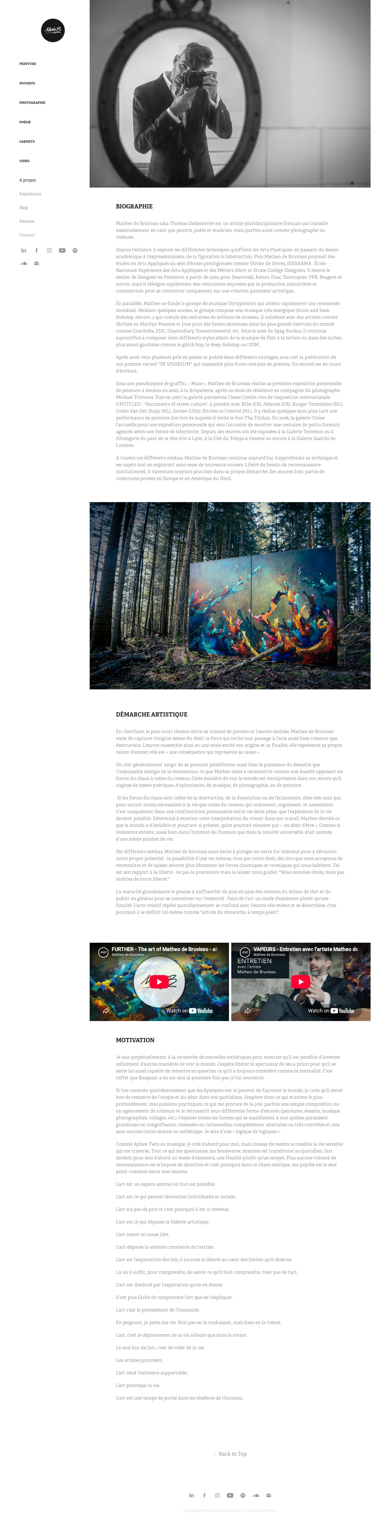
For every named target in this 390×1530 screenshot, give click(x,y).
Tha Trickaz (257, 418)
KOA (246, 404)
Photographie (32, 103)
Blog (23, 207)
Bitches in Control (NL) (227, 411)
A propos (27, 180)
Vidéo (24, 161)
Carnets (27, 142)
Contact (27, 235)
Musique (27, 83)
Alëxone (272, 404)
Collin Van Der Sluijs (138, 411)
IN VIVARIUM (175, 364)
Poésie (25, 122)
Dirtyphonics (242, 304)
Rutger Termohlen (312, 404)
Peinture (27, 64)
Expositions (30, 193)
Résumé (26, 221)
